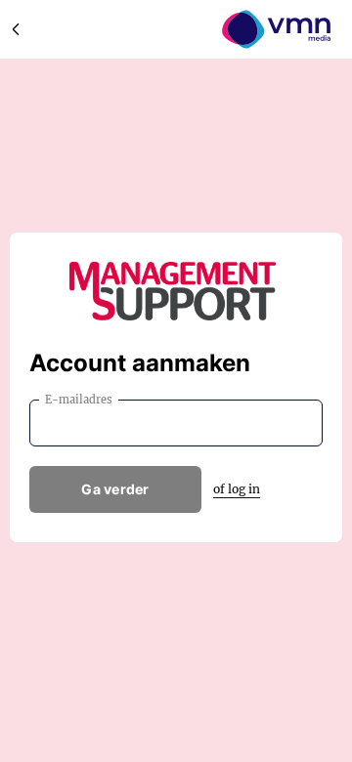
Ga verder (115, 489)
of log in (236, 489)
